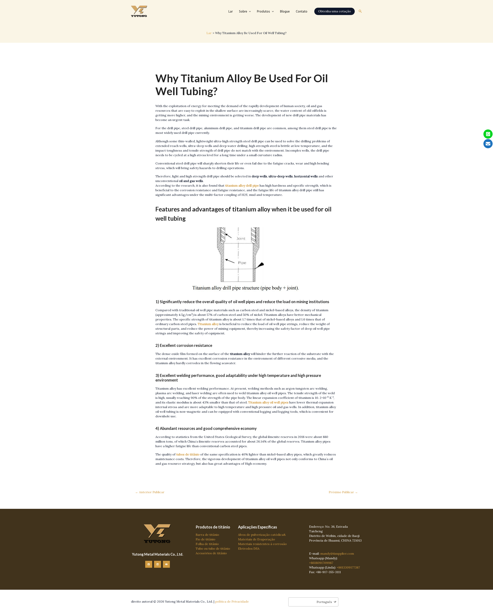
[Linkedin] (157, 564)
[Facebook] (148, 564)
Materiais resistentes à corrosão (262, 544)
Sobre (243, 11)
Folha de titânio (207, 544)
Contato (301, 11)
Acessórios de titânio (211, 553)
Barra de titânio (207, 535)
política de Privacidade (232, 601)
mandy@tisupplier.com (337, 553)
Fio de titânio (205, 539)
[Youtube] (166, 564)
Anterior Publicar (149, 492)
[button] (249, 11)
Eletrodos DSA (248, 548)
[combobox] (313, 602)
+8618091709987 (321, 563)
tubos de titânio (188, 454)
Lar (230, 11)
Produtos (263, 11)
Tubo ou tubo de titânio (213, 548)
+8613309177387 (348, 567)
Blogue (285, 11)
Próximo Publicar (343, 492)
